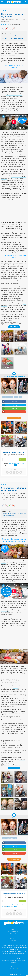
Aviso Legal (13, 933)
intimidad (13, 709)
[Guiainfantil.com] (14, 3)
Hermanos (13, 318)
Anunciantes (13, 938)
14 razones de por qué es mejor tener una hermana (7, 806)
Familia (3, 10)
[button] (3, 2)
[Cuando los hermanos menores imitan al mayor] (7, 796)
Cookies (13, 929)
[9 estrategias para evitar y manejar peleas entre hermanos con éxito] (21, 341)
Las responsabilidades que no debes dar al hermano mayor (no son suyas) (21, 778)
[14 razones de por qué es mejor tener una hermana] (7, 810)
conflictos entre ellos (11, 248)
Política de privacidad (13, 931)
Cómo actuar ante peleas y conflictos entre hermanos (7, 352)
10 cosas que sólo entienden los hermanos (7, 780)
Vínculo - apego (9, 397)
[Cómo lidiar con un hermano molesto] (21, 355)
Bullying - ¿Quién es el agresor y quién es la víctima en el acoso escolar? (20, 444)
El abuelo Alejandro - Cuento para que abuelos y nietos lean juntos (7, 431)
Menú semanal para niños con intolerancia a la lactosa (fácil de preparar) (7, 444)
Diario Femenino (14, 971)
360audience (18, 974)
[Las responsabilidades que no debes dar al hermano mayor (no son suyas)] (21, 783)
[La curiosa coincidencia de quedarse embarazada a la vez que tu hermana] (21, 810)
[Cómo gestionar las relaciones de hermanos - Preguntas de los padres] (21, 796)
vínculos (3, 563)
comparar (15, 679)
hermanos (4, 526)
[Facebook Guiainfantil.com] (7, 472)
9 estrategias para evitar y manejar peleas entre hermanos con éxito (20, 337)
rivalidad (15, 688)
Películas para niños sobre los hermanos (14, 376)
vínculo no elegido (10, 49)
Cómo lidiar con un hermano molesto (20, 352)
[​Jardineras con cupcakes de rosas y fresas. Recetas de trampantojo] (7, 368)
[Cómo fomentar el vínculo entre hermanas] (7, 341)
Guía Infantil (13, 968)
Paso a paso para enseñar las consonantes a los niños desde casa (20, 431)
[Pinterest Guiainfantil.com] (11, 472)
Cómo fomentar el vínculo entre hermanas (7, 339)
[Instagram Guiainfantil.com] (14, 472)
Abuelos (16, 397)
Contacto (13, 936)
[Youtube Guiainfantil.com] (21, 472)
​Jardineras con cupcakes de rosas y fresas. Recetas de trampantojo (6, 364)
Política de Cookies (9, 465)
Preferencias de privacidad (13, 463)
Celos (20, 397)
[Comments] (13, 28)
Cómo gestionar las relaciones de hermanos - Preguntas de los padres (20, 792)
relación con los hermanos (14, 95)
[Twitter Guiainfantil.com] (17, 472)
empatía (3, 276)
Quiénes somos (13, 927)
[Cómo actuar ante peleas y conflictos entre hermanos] (7, 355)
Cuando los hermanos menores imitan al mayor (7, 793)
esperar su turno (10, 729)
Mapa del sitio (14, 940)
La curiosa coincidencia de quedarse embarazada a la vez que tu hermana (20, 805)
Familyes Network (13, 966)
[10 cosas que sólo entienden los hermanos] (7, 783)
